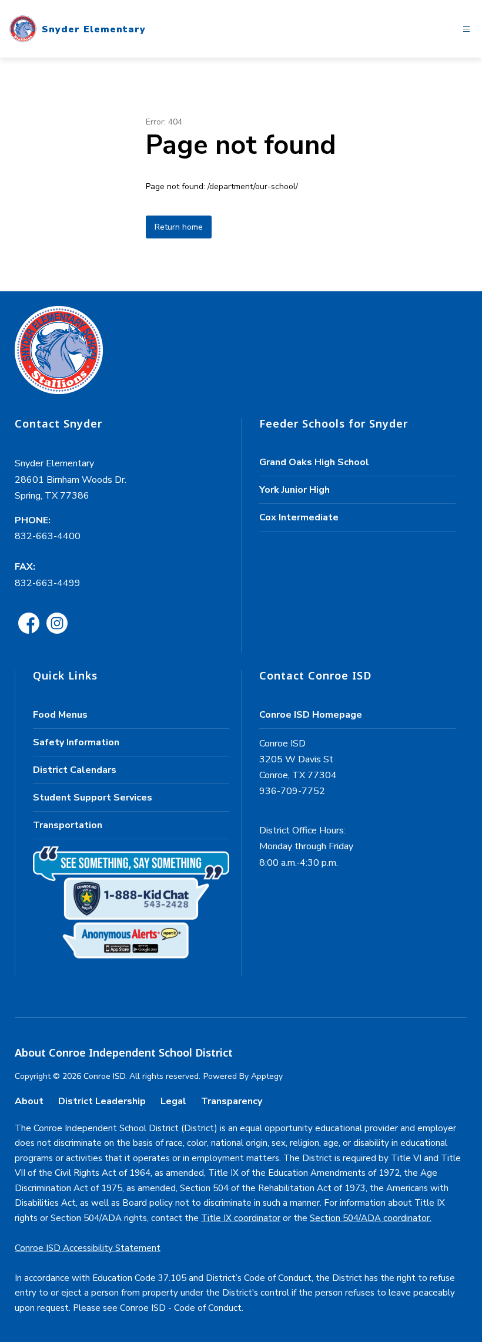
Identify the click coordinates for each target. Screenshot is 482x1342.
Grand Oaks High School (314, 462)
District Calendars (74, 770)
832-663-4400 (48, 536)
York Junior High (294, 489)
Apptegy (267, 1076)
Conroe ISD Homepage (310, 714)
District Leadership (102, 1101)
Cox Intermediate (299, 517)
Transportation (67, 825)
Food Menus (60, 714)
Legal (173, 1101)
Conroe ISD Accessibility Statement (87, 1248)
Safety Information (76, 742)
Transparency (231, 1101)
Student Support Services (92, 797)
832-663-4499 (48, 583)
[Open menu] (466, 29)
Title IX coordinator (240, 1218)
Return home (179, 227)
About (29, 1101)
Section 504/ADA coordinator (370, 1218)
